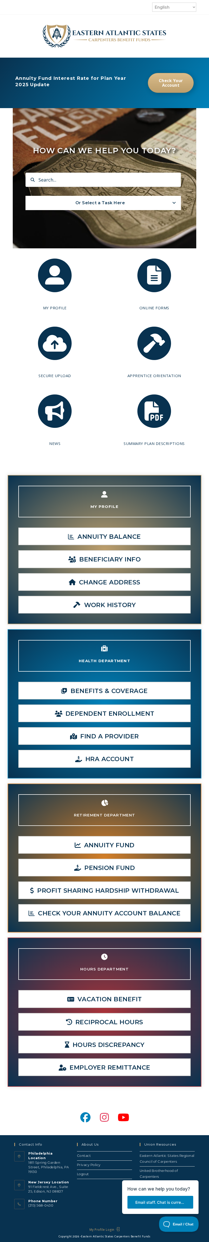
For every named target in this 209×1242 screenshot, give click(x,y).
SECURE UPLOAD (54, 375)
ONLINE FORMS (154, 307)
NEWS (54, 443)
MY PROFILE (55, 307)
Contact (84, 1156)
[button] (104, 536)
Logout (83, 1174)
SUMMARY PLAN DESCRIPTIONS (154, 443)
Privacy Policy (89, 1165)
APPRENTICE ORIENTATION (154, 375)
